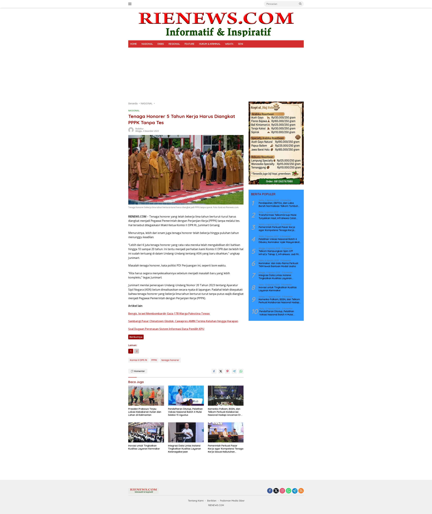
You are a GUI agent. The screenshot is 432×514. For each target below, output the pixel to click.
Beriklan (211, 500)
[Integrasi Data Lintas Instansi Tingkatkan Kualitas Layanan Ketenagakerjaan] (186, 432)
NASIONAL (147, 43)
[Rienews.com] (216, 23)
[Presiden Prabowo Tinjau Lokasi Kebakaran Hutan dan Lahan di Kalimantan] (146, 396)
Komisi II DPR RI (138, 360)
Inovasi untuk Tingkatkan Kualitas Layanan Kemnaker (144, 447)
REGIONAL (174, 43)
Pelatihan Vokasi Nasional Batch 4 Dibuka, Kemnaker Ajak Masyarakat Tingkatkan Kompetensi (279, 240)
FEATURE (189, 43)
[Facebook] (270, 491)
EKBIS (161, 43)
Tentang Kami (196, 500)
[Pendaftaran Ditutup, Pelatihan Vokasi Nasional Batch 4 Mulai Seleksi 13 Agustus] (186, 396)
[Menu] (130, 4)
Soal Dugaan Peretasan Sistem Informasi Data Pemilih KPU (166, 329)
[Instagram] (282, 491)
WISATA (229, 43)
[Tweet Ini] (220, 371)
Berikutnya (135, 337)
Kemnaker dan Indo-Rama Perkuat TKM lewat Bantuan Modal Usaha (278, 265)
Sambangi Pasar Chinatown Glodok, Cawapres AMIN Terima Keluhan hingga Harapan (183, 321)
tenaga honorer (170, 360)
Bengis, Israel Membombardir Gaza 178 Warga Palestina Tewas (169, 313)
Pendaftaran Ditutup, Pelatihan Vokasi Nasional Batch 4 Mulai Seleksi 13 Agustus (185, 411)
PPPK (154, 360)
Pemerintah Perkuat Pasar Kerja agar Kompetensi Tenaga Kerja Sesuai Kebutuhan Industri (225, 448)
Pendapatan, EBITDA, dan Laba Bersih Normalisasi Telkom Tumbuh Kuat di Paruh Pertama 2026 (278, 204)
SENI (240, 43)
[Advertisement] (216, 73)
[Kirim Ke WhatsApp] (241, 371)
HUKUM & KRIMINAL (209, 43)
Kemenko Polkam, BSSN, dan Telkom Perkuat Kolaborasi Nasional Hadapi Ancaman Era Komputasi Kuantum (225, 412)
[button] (300, 3)
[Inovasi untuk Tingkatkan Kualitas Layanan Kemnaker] (146, 432)
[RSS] (301, 491)
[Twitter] (276, 491)
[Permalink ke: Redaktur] (131, 129)
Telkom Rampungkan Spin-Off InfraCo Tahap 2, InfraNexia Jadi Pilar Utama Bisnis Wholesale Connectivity (280, 253)
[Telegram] (295, 491)
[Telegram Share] (234, 371)
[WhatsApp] (288, 491)
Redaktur (139, 128)
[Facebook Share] (214, 371)
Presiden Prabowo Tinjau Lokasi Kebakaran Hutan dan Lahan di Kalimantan (144, 411)
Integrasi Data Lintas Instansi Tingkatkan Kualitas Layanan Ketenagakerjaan (184, 448)
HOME (133, 43)
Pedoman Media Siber (232, 500)
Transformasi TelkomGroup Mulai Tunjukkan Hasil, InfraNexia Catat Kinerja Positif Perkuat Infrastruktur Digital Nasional (279, 216)
